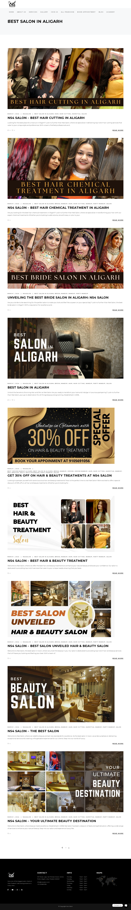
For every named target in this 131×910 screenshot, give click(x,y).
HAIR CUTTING (65, 114)
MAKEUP (89, 203)
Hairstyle (76, 114)
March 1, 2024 (14, 114)
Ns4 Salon (69, 906)
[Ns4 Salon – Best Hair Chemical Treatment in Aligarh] (65, 168)
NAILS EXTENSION (33, 472)
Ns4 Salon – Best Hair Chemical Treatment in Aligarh (58, 208)
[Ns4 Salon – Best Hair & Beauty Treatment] (61, 524)
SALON (84, 114)
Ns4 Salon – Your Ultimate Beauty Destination (52, 821)
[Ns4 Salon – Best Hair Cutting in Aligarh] (65, 78)
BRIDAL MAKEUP (61, 203)
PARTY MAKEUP (99, 203)
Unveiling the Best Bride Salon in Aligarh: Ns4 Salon (58, 297)
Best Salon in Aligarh (28, 387)
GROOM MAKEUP (81, 471)
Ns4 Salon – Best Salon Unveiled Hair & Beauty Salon (58, 646)
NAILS (22, 472)
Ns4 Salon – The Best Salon (33, 731)
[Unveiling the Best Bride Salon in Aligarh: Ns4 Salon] (65, 258)
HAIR (57, 114)
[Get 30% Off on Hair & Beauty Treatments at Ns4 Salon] (61, 436)
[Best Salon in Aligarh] (65, 348)
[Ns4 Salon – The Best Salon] (61, 694)
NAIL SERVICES (13, 472)
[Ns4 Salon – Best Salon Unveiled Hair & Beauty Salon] (61, 609)
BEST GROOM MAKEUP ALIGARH (20, 471)
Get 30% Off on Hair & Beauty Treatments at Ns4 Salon (60, 475)
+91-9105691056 (41, 884)
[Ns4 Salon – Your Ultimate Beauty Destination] (65, 781)
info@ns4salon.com (43, 882)
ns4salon (27, 114)
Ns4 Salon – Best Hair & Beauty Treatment (48, 561)
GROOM (71, 471)
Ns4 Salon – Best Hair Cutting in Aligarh (46, 118)
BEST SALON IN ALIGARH (44, 114)
